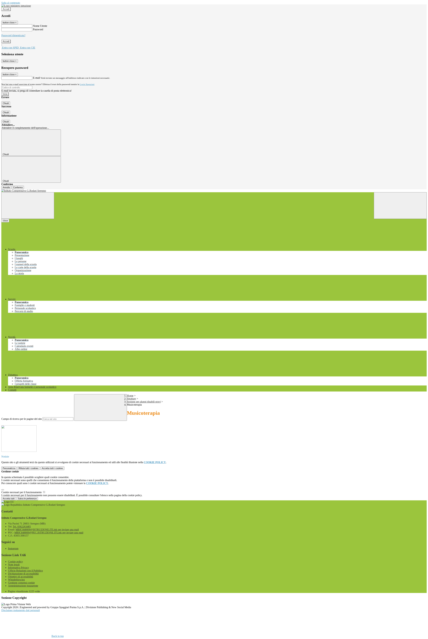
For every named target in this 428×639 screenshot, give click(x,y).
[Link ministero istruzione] (16, 5)
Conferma (18, 187)
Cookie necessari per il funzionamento (21, 492)
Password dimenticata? (13, 35)
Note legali (14, 564)
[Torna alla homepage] (214, 190)
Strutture (131, 398)
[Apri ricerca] (400, 205)
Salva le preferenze (27, 498)
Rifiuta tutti (28, 468)
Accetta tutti (52, 468)
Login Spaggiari (87, 84)
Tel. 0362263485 (22, 526)
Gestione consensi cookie (21, 582)
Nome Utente (40, 25)
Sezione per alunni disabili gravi (144, 401)
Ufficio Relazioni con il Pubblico (25, 570)
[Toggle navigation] (27, 205)
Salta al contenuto (10, 2)
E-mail (36, 77)
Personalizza (9, 468)
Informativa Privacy (18, 567)
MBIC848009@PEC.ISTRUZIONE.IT (48, 532)
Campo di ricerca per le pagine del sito (21, 418)
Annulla (6, 187)
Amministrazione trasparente (23, 585)
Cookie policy (15, 561)
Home (130, 395)
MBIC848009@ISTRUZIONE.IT (47, 529)
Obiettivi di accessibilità (20, 576)
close (5, 220)
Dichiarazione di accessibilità (23, 573)
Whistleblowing (16, 579)
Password (38, 29)
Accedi (6, 9)
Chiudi (6, 103)
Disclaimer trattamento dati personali (20, 610)
